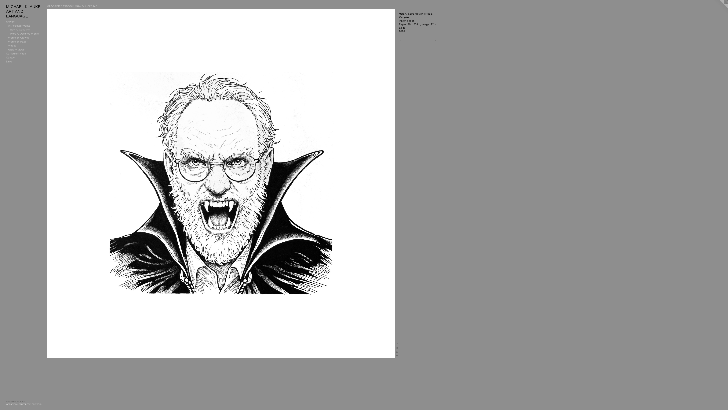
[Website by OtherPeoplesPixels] (720, 7)
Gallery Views (16, 49)
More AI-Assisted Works (24, 33)
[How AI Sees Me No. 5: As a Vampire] (221, 183)
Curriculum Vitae (16, 53)
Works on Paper (17, 41)
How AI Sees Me (20, 29)
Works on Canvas (18, 37)
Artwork (10, 21)
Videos (12, 45)
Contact (10, 57)
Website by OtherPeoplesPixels (24, 404)
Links (9, 61)
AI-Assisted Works (19, 25)
